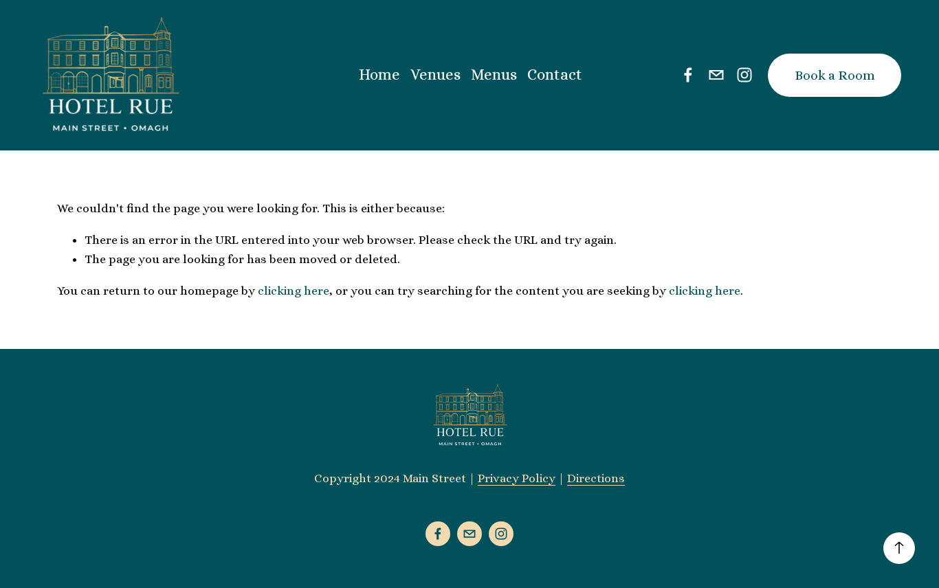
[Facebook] (688, 75)
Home (379, 74)
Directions (596, 478)
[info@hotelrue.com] (716, 75)
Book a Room (835, 75)
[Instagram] (744, 75)
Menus (494, 74)
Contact (554, 74)
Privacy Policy (516, 478)
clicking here (293, 290)
